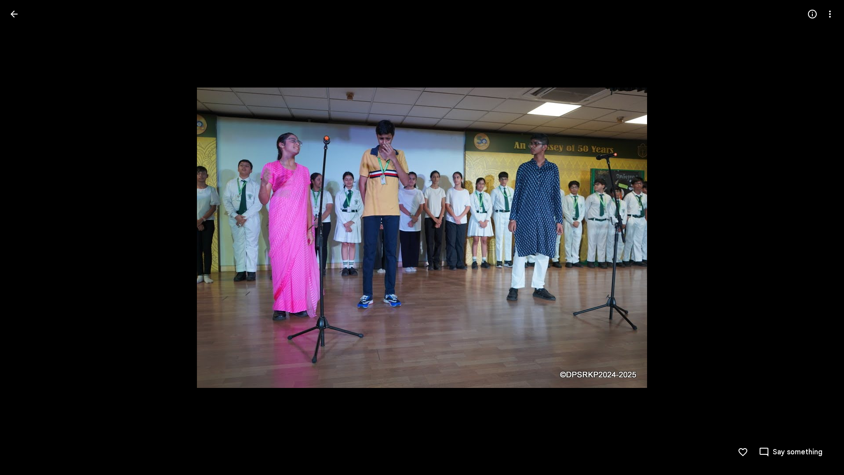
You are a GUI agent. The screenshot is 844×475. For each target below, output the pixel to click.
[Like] (743, 452)
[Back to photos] (14, 14)
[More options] (830, 14)
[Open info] (812, 14)
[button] (24, 237)
